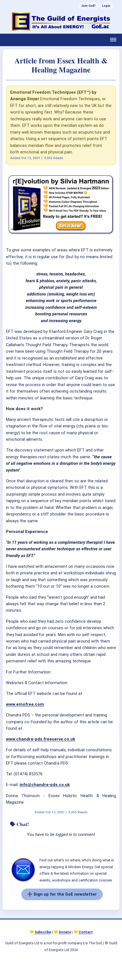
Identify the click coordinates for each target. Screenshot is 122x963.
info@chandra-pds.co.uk (45, 784)
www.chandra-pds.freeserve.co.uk (40, 739)
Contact (86, 932)
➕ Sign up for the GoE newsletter (62, 894)
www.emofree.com (25, 704)
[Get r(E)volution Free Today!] (61, 234)
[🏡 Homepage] (61, 21)
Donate (65, 932)
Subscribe (43, 932)
